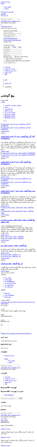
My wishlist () (9, 395)
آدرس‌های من (9, 286)
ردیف (6, 107)
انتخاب (3, 102)
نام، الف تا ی (9, 109)
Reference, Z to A (10, 117)
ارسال (7, 8)
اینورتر (18, 302)
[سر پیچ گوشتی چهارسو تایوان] (10, 255)
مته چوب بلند (30, 302)
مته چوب (7, 67)
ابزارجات (23, 302)
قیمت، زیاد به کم (10, 114)
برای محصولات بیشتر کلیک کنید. (11, 21)
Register (6, 62)
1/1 (5, 121)
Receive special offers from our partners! (17, 60)
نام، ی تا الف (9, 110)
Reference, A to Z (10, 116)
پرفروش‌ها (8, 297)
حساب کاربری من (10, 283)
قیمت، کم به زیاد (10, 112)
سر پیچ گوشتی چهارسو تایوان (12, 263)
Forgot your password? (10, 38)
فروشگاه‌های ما (9, 281)
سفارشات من (9, 285)
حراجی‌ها (7, 293)
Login (6, 36)
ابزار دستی (8, 72)
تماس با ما (8, 7)
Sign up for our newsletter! (13, 59)
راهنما (6, 358)
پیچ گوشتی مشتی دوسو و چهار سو (14, 245)
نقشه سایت (8, 279)
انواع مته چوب (11, 302)
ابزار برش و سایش (10, 70)
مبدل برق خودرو (10, 69)
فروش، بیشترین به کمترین (13, 105)
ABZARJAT (5, 303)
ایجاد (20, 398)
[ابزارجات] (4, 12)
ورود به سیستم (9, 355)
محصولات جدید (9, 295)
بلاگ (6, 74)
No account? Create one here (12, 40)
